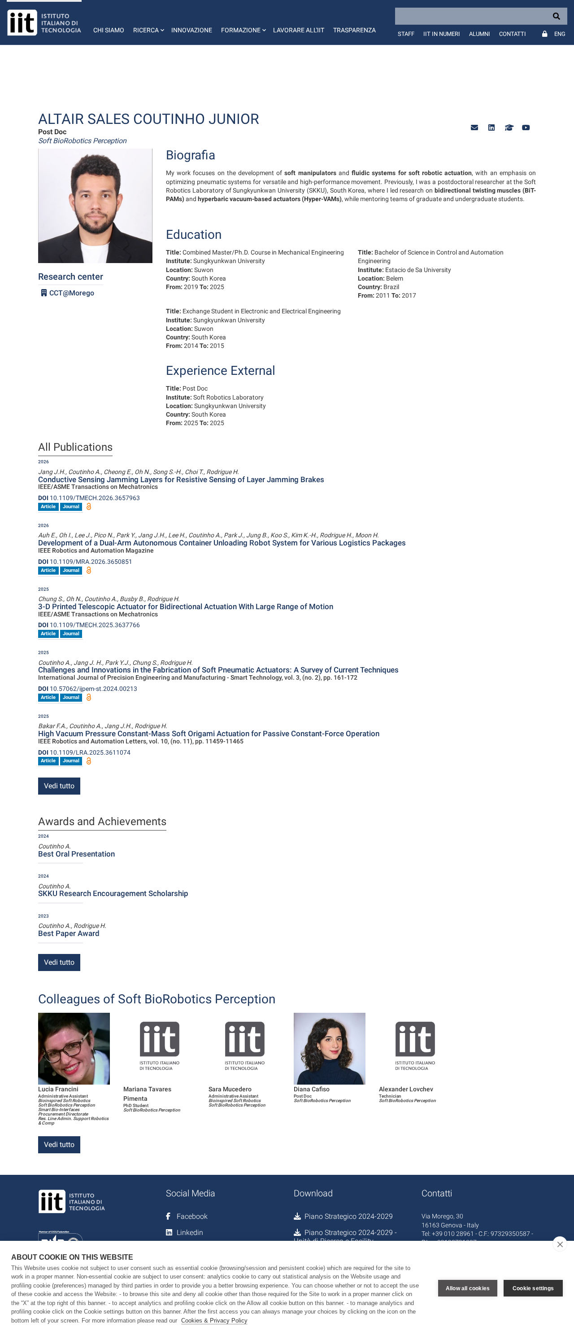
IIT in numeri (441, 34)
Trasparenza (354, 30)
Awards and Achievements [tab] (102, 822)
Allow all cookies (468, 1288)
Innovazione (191, 30)
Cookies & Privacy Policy (214, 1320)
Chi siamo (108, 30)
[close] (559, 1244)
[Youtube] (525, 127)
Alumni (479, 34)
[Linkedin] (491, 127)
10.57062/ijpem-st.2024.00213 (87, 688)
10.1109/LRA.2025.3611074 (84, 752)
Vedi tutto (59, 786)
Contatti (512, 34)
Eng (559, 34)
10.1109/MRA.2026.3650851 (85, 561)
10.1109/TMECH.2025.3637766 (89, 624)
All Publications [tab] (75, 447)
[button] (148, 22)
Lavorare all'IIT (298, 30)
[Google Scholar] (508, 127)
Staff (406, 34)
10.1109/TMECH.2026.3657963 (89, 497)
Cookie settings (533, 1288)
